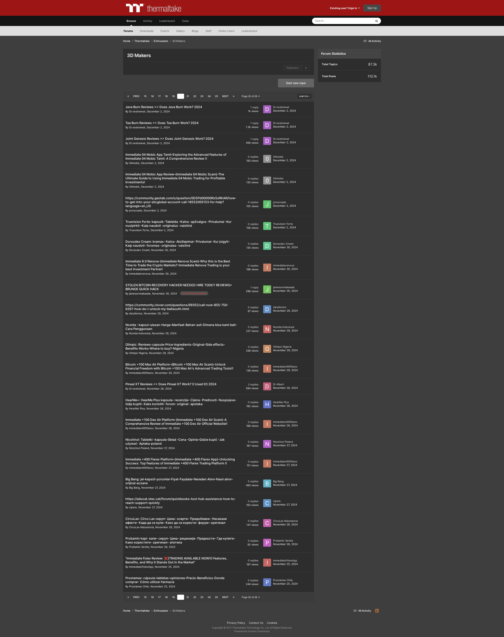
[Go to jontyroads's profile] (267, 204)
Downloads (147, 30)
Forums (128, 30)
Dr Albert (278, 384)
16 (152, 96)
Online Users (226, 30)
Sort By (304, 96)
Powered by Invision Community (252, 631)
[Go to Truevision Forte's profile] (267, 226)
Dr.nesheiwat (137, 111)
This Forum (361, 20)
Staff (208, 30)
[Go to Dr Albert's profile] (267, 386)
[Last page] (233, 96)
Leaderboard (249, 30)
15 (145, 96)
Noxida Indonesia (139, 333)
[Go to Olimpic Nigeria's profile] (267, 349)
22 (194, 96)
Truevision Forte (139, 230)
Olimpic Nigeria (138, 353)
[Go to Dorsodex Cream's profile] (267, 246)
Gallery (180, 30)
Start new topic (296, 83)
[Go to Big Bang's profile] (267, 483)
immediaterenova (139, 273)
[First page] (128, 96)
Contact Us (256, 622)
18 (166, 96)
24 (209, 96)
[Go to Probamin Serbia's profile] (267, 543)
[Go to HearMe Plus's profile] (267, 404)
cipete (133, 507)
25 (216, 96)
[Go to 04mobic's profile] (267, 159)
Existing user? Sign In (344, 8)
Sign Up (372, 7)
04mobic (134, 163)
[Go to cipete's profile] (267, 503)
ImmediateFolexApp (141, 566)
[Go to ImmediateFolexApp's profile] (267, 563)
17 (159, 96)
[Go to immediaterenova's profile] (267, 267)
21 (187, 96)
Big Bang (134, 487)
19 (173, 96)
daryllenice (135, 313)
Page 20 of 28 (250, 96)
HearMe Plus (137, 408)
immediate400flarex (141, 372)
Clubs (185, 20)
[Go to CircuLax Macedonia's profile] (267, 523)
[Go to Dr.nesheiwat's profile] (267, 109)
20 (180, 96)
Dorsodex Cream (139, 250)
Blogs (195, 30)
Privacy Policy (236, 622)
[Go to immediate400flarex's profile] (267, 369)
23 (201, 96)
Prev (136, 96)
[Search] (376, 21)
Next (225, 96)
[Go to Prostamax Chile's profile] (267, 582)
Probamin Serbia (139, 546)
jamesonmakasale (140, 293)
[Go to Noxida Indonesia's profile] (267, 329)
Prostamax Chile (139, 586)
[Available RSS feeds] (377, 611)
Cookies (272, 622)
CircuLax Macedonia (141, 527)
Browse (131, 20)
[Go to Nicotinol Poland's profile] (267, 444)
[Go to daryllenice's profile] (267, 309)
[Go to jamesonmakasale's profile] (267, 289)
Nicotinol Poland (139, 448)
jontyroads (135, 210)
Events (165, 30)
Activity (147, 20)
